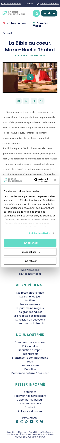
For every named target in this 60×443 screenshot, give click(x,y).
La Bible (30, 300)
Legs (30, 361)
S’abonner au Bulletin (30, 400)
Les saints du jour (30, 296)
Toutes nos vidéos (30, 274)
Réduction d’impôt (30, 350)
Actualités (30, 392)
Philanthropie (30, 354)
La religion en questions (30, 319)
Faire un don (30, 346)
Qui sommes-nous (30, 403)
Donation (30, 369)
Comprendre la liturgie (30, 323)
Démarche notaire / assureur (30, 373)
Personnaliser (28, 252)
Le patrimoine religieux (30, 308)
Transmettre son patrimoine (30, 358)
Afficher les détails (39, 233)
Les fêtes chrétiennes (30, 293)
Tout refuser (30, 261)
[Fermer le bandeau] (55, 180)
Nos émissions (30, 270)
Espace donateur (32, 411)
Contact (29, 3)
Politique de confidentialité (37, 434)
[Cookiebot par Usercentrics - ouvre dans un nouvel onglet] (35, 180)
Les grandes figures (30, 312)
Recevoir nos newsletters (30, 396)
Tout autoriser (30, 242)
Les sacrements (30, 304)
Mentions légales (16, 432)
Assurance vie (30, 365)
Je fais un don (16, 23)
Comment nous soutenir (30, 342)
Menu (51, 13)
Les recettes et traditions (30, 316)
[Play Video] (30, 77)
